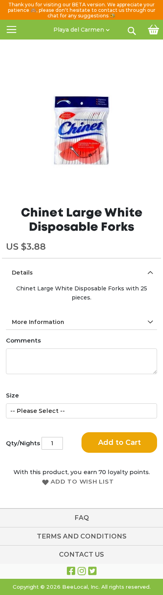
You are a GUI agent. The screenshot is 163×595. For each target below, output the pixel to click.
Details (22, 272)
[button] (81, 28)
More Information (38, 322)
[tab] (81, 272)
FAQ (81, 518)
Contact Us (81, 554)
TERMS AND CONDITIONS (82, 536)
